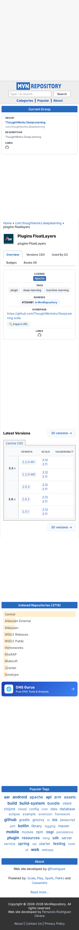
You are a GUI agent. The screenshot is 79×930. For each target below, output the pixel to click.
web (35, 849)
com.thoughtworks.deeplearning (38, 223)
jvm (13, 826)
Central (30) (14, 443)
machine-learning (57, 290)
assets (70, 797)
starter (45, 843)
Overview (12, 254)
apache (37, 797)
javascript (67, 820)
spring (24, 843)
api (49, 797)
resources (31, 838)
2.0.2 (25, 499)
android (20, 797)
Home (7, 223)
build (12, 803)
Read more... (40, 892)
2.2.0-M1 (28, 462)
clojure (10, 809)
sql (34, 844)
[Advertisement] (39, 40)
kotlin (24, 825)
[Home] (39, 89)
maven (63, 826)
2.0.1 (25, 511)
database (67, 809)
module (28, 832)
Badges (11, 262)
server (67, 838)
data (54, 809)
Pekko (59, 878)
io (48, 820)
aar (7, 797)
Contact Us (34, 923)
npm (40, 832)
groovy (38, 819)
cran (45, 809)
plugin (14, 290)
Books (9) (30, 262)
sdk (56, 838)
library (37, 826)
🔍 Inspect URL (18, 324)
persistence (64, 832)
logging (50, 826)
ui (27, 850)
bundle (54, 803)
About (58, 100)
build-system (33, 803)
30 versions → (61, 433)
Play (40, 878)
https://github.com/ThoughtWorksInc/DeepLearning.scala (39, 316)
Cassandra (39, 883)
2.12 (45, 460)
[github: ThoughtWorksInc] (7, 147)
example (30, 814)
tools (71, 844)
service (10, 844)
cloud (22, 809)
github (10, 819)
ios (55, 819)
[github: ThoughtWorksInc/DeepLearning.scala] (39, 335)
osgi (50, 832)
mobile (13, 831)
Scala (31, 878)
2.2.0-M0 (28, 474)
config (34, 809)
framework (62, 814)
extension (45, 814)
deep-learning (32, 290)
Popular (43, 100)
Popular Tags (39, 789)
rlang (47, 838)
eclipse (15, 814)
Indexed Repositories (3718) (39, 605)
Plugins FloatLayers (37, 235)
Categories (24, 100)
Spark (49, 878)
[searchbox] (30, 94)
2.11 (44, 464)
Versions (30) (35, 254)
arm (58, 797)
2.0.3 (25, 486)
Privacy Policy (55, 923)
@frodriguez (56, 869)
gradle (25, 819)
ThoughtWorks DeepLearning (25, 122)
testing (59, 843)
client (67, 803)
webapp (48, 850)
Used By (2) (60, 254)
